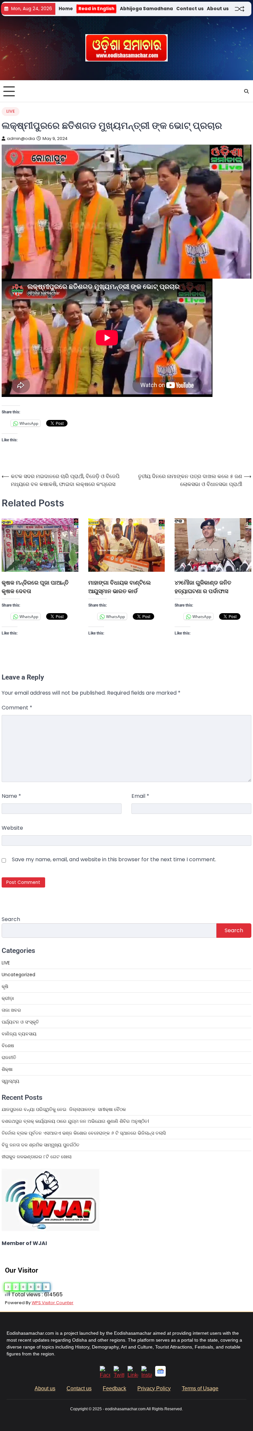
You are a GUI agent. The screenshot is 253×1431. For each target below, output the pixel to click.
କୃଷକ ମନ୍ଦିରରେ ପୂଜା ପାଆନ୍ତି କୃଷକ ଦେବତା (35, 586)
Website (12, 828)
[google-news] (160, 1374)
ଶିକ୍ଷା (7, 1069)
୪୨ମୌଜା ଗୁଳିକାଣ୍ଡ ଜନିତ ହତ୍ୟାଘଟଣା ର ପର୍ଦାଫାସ (203, 586)
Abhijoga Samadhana (146, 9)
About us (218, 9)
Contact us (190, 9)
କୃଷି (5, 986)
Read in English (96, 9)
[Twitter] (119, 1375)
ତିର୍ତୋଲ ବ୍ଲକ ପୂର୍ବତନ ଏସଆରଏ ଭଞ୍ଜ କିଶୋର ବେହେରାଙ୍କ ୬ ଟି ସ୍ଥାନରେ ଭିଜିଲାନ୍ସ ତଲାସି (84, 1133)
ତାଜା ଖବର (11, 1010)
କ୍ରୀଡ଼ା (8, 998)
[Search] (246, 91)
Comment (17, 707)
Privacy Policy (154, 1388)
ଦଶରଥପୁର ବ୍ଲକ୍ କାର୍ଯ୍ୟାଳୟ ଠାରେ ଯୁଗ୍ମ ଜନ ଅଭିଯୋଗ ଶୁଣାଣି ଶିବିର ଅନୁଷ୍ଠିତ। (75, 1121)
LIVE (10, 111)
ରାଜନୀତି (9, 1057)
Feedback (114, 1388)
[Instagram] (146, 1375)
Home (66, 9)
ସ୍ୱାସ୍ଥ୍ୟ (10, 1081)
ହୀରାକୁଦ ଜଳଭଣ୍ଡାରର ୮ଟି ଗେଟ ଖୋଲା (36, 1156)
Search (11, 919)
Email (140, 796)
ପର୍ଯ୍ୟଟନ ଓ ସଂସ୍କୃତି (20, 1022)
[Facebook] (105, 1375)
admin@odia (21, 138)
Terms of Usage (200, 1388)
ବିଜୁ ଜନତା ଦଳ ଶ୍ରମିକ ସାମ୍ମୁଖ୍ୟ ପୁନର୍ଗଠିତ (40, 1145)
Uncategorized (18, 974)
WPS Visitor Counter (52, 1302)
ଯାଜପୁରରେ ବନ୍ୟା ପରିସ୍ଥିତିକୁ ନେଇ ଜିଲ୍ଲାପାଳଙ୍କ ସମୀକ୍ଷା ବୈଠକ (64, 1109)
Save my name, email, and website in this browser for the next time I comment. (114, 859)
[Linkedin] (132, 1375)
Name (11, 796)
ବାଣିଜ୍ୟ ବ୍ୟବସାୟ (19, 1033)
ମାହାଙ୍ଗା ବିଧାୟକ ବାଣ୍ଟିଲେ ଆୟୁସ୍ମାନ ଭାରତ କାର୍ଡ (119, 586)
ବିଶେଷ (8, 1045)
